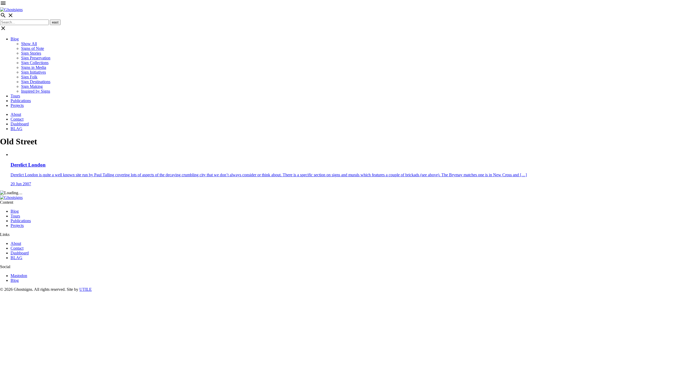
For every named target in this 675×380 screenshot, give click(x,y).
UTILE (85, 289)
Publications (21, 100)
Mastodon (19, 275)
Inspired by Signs (35, 91)
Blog (15, 39)
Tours (15, 96)
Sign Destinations (35, 81)
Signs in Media (33, 67)
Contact (17, 119)
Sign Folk (29, 77)
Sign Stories (31, 53)
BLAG (16, 128)
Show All (29, 43)
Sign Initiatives (33, 72)
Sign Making (32, 86)
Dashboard (20, 124)
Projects (17, 105)
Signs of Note (32, 48)
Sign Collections (35, 62)
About (16, 114)
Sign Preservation (35, 58)
